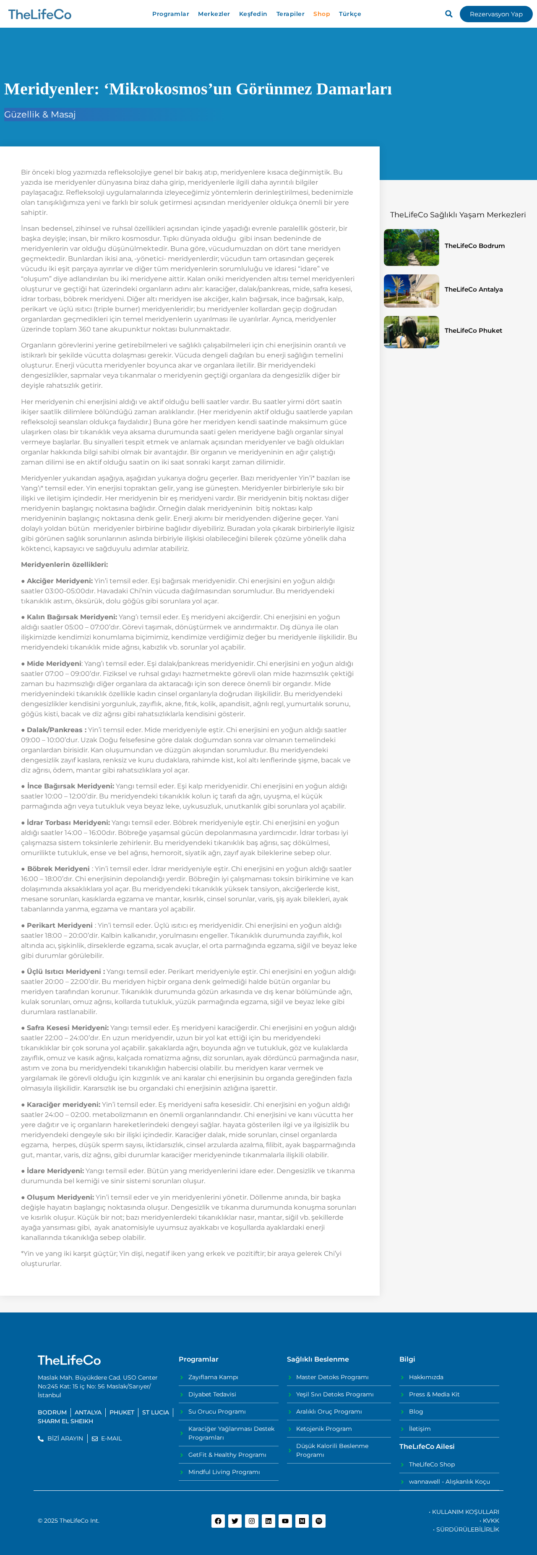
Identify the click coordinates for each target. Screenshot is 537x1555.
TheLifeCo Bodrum (475, 246)
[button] (449, 14)
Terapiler (290, 14)
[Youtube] (285, 1521)
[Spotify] (319, 1521)
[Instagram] (251, 1521)
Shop (321, 14)
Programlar (170, 14)
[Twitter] (235, 1521)
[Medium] (302, 1521)
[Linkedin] (268, 1521)
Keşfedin (253, 14)
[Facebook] (218, 1521)
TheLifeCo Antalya (474, 289)
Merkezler (214, 14)
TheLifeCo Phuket (473, 330)
